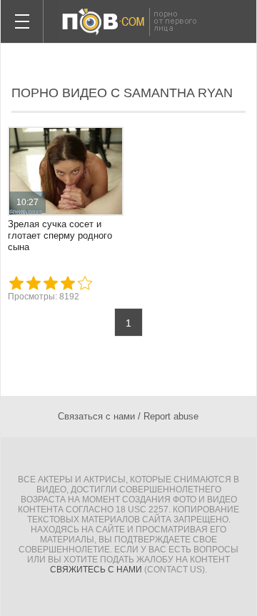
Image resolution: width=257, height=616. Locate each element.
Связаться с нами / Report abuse (128, 416)
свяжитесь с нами (96, 570)
